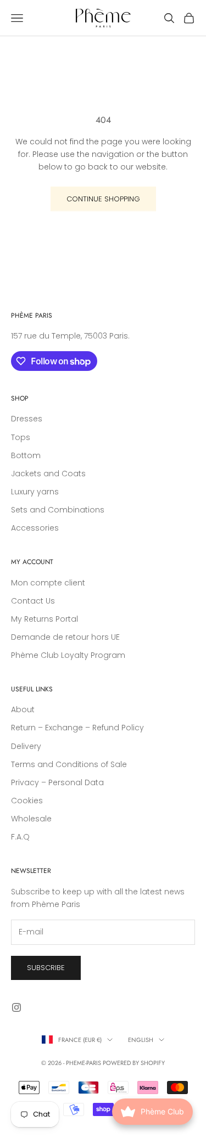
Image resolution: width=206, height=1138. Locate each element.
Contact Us (33, 600)
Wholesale (31, 818)
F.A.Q (20, 836)
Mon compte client (48, 582)
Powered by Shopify (134, 1062)
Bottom (26, 455)
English (140, 1039)
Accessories (35, 527)
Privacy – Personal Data (57, 782)
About (23, 709)
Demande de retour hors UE (65, 637)
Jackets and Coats (48, 473)
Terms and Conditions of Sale (69, 764)
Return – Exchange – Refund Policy (77, 727)
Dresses (26, 418)
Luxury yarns (35, 491)
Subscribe (46, 967)
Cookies (27, 800)
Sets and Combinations (57, 509)
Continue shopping (103, 199)
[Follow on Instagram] (16, 1007)
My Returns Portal (44, 618)
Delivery (26, 746)
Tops (20, 437)
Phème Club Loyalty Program (68, 655)
